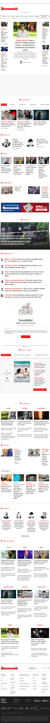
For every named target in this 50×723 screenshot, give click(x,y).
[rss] (38, 668)
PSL (2, 686)
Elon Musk (13, 682)
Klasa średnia (23, 689)
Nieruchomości (45, 686)
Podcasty (31, 16)
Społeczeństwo (24, 675)
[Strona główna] (9, 8)
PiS (1, 680)
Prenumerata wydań (10, 708)
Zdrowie (36, 675)
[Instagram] (48, 668)
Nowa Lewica (4, 689)
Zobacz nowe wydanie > (40, 389)
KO (1, 678)
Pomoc (41, 708)
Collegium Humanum (24, 686)
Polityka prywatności (21, 708)
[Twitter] (45, 668)
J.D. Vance (13, 685)
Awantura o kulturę (24, 683)
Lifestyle (21, 678)
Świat (8, 16)
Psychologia (24, 16)
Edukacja (22, 680)
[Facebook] (42, 668)
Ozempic (35, 686)
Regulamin (16, 708)
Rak (34, 678)
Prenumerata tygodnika (43, 16)
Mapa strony (32, 708)
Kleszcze (35, 683)
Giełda (43, 691)
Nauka (13, 16)
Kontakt (45, 708)
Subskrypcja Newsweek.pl (3, 708)
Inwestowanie (45, 689)
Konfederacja (4, 683)
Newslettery (32, 668)
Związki (34, 689)
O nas (48, 708)
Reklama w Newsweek (36, 708)
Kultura (18, 16)
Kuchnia (36, 16)
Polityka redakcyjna (27, 708)
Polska (4, 16)
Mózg (34, 680)
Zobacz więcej (25, 536)
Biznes (44, 675)
